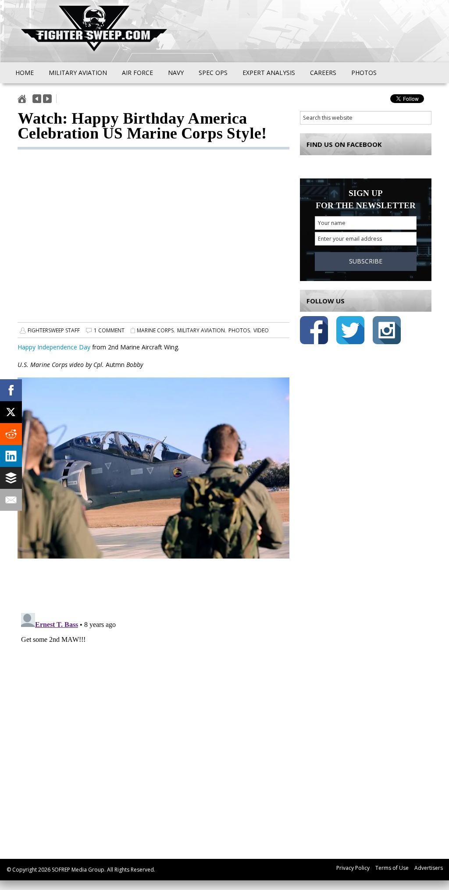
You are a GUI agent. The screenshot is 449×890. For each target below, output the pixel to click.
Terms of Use (392, 868)
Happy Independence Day (54, 347)
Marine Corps (155, 330)
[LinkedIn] (11, 456)
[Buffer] (11, 478)
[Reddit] (11, 434)
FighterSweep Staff (54, 330)
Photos (239, 330)
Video (261, 330)
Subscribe (365, 261)
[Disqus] (153, 719)
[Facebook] (11, 390)
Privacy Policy (353, 868)
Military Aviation (201, 330)
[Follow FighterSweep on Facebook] (314, 331)
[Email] (11, 500)
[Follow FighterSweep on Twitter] (350, 331)
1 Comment (109, 330)
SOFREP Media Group (78, 869)
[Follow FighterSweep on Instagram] (387, 331)
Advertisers (428, 868)
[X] (11, 412)
